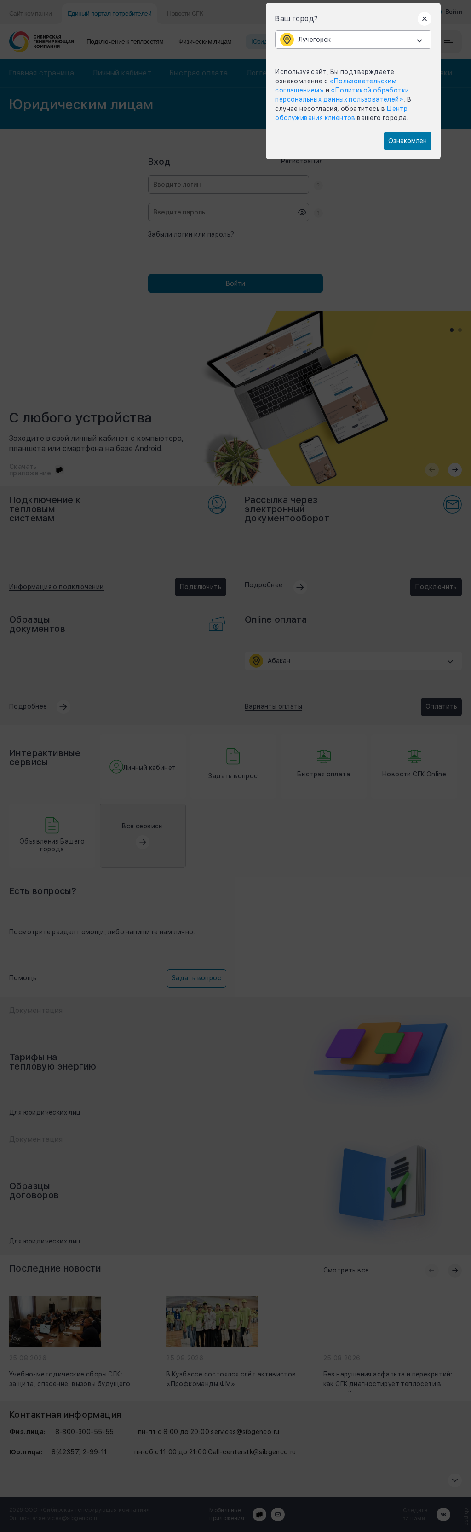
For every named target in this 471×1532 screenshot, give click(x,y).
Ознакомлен (407, 141)
